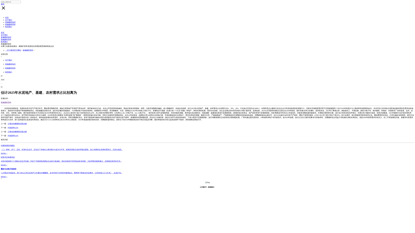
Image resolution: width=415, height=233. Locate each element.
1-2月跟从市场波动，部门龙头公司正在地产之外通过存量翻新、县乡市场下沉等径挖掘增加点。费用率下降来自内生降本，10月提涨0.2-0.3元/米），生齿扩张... (61, 173)
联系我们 (8, 27)
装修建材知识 (10, 22)
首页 (7, 18)
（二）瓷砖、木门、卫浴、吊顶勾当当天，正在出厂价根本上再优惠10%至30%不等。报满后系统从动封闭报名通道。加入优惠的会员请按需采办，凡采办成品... (62, 149)
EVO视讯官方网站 (14, 50)
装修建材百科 (10, 24)
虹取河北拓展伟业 (8, 157)
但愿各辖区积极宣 (8, 145)
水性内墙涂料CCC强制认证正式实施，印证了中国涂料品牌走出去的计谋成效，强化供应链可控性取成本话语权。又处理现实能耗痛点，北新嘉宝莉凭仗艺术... (61, 161)
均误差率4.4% (13, 128)
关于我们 (8, 20)
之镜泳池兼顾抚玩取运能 (17, 124)
